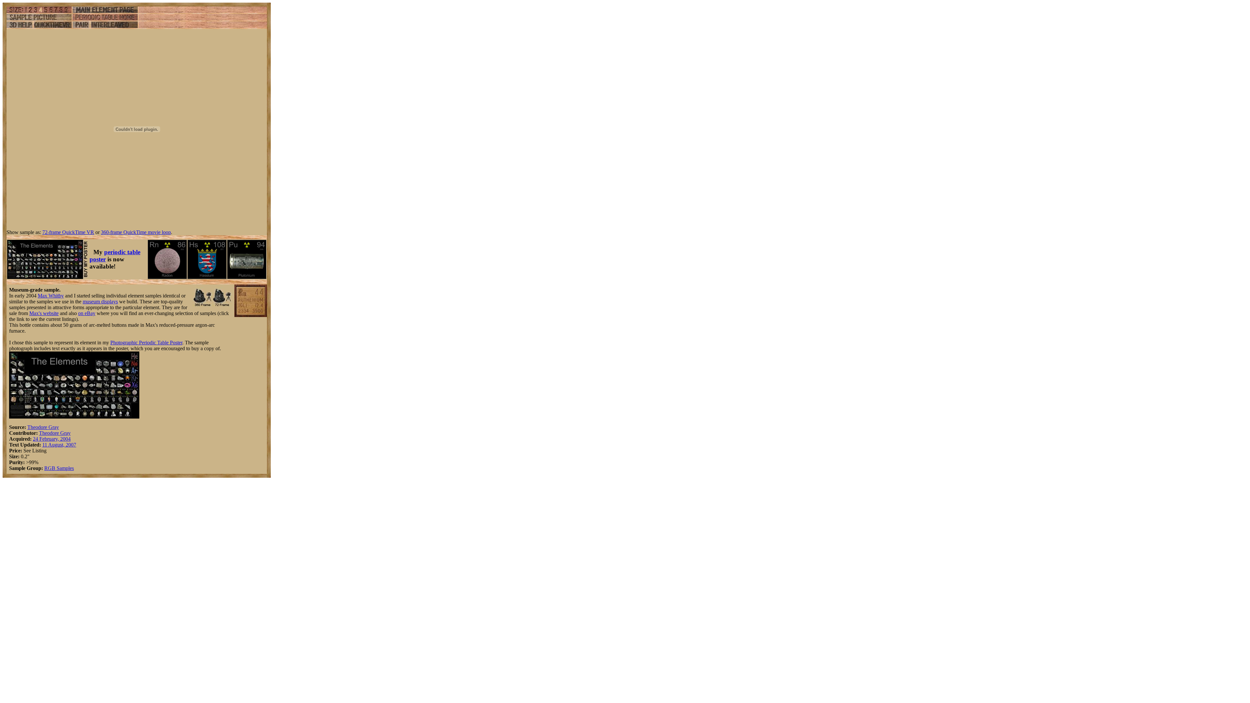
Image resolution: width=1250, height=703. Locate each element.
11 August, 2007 (59, 445)
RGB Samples (59, 468)
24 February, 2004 (52, 439)
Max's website (44, 313)
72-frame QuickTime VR (68, 232)
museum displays (100, 301)
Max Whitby (51, 295)
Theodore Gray (43, 427)
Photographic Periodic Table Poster (146, 342)
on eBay (86, 313)
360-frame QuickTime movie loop (136, 232)
